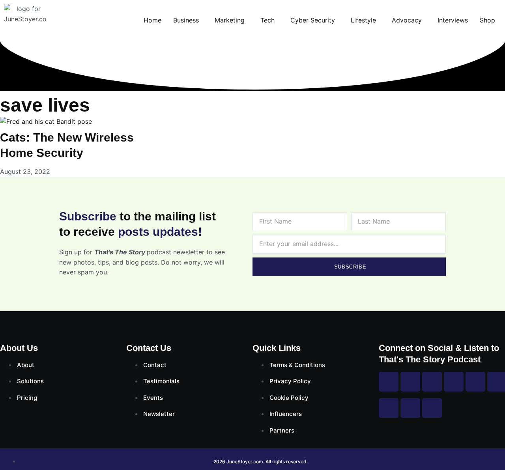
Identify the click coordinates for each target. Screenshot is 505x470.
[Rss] (388, 408)
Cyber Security (312, 20)
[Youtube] (454, 382)
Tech (267, 20)
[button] (188, 20)
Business (186, 20)
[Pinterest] (475, 382)
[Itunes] (410, 408)
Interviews (453, 20)
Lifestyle (363, 20)
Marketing (230, 20)
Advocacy (407, 20)
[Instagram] (410, 382)
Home (152, 20)
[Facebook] (388, 382)
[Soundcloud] (432, 408)
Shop (487, 20)
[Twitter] (432, 382)
